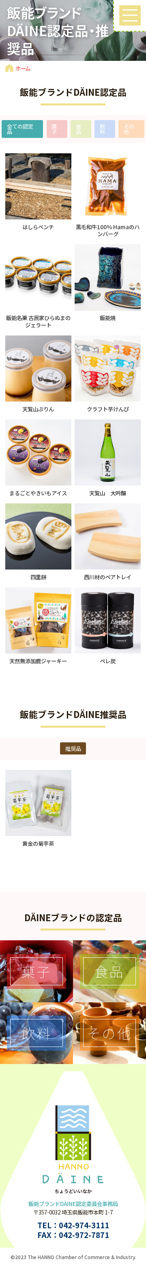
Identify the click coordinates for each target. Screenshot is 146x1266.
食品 (78, 128)
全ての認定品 (20, 128)
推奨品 (73, 748)
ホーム (22, 68)
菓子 (54, 128)
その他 (129, 128)
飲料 (102, 128)
